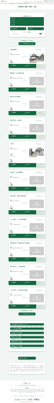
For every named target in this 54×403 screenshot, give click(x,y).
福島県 (41, 326)
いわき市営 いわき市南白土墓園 (18, 290)
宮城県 (31, 326)
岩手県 (22, 326)
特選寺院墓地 (13, 330)
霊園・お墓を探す (20, 3)
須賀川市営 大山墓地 (15, 120)
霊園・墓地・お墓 (20, 395)
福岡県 (37, 391)
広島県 (17, 391)
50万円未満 (13, 339)
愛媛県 (31, 391)
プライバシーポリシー (41, 395)
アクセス (25, 56)
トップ (12, 395)
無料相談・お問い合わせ (33, 395)
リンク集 (22, 396)
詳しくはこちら (39, 49)
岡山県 (14, 391)
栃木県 (37, 389)
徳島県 (24, 391)
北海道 (12, 326)
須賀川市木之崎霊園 (15, 96)
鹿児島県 (30, 392)
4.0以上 (12, 343)
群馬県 (40, 389)
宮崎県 (27, 392)
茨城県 (34, 389)
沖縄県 (34, 392)
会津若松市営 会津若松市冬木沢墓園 (19, 243)
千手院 (11, 143)
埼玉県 (44, 389)
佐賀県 (40, 391)
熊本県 (20, 392)
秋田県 (26, 326)
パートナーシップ (31, 396)
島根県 (11, 391)
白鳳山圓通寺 (13, 49)
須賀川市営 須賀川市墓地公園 (18, 195)
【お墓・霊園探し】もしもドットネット (13, 3)
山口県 (21, 391)
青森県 (17, 326)
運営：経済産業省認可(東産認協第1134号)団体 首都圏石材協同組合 (27, 385)
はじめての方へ (26, 395)
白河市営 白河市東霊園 (16, 172)
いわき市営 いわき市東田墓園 (18, 219)
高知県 (34, 391)
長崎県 (44, 391)
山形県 (36, 326)
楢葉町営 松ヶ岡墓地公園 (17, 73)
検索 (40, 33)
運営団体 (15, 395)
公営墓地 (19, 330)
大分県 (24, 392)
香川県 (27, 391)
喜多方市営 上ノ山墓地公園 (17, 266)
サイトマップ (26, 396)
